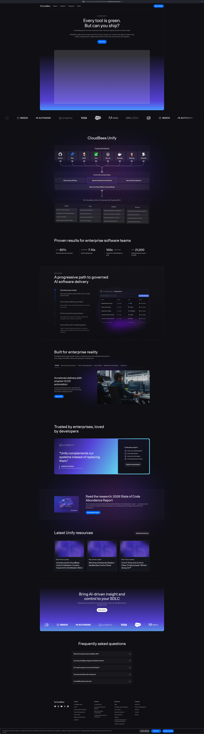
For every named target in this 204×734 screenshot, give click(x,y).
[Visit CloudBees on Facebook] (55, 706)
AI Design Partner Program (121, 707)
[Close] (201, 731)
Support (117, 717)
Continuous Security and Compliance (100, 716)
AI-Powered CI (98, 704)
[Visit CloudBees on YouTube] (61, 706)
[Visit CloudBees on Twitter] (65, 706)
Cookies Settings (144, 731)
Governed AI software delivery (99, 707)
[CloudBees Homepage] (59, 702)
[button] (56, 6)
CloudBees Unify (78, 704)
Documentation (118, 714)
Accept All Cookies (168, 731)
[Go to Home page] (45, 6)
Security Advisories (119, 712)
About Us (137, 704)
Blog (116, 704)
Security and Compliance (80, 709)
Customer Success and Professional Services (120, 720)
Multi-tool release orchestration (98, 712)
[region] (102, 731)
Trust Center (118, 709)
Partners (137, 709)
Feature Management (79, 712)
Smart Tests (77, 714)
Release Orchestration (79, 717)
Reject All (156, 731)
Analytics (76, 719)
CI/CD (75, 707)
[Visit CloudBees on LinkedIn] (68, 706)
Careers (137, 712)
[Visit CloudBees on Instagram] (58, 706)
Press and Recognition (140, 707)
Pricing (136, 714)
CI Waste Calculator (120, 724)
